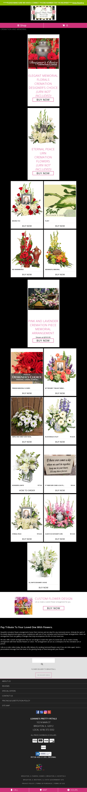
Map (44, 790)
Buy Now (43, 99)
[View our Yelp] (49, 713)
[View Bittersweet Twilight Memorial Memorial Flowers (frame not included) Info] (60, 368)
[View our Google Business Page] (41, 713)
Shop (23, 25)
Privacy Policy (28, 783)
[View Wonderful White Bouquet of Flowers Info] (27, 465)
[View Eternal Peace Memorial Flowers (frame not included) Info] (27, 513)
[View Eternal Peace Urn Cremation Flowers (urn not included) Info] (43, 127)
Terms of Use (59, 783)
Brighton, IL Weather (32, 780)
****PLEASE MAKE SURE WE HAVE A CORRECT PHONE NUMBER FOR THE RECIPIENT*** (43, 3)
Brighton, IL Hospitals (56, 776)
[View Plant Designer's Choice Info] (60, 200)
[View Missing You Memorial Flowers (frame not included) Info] (27, 200)
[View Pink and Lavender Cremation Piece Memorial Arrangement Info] (43, 299)
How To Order (27, 490)
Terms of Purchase (44, 783)
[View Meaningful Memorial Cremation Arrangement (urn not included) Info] (60, 249)
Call (15, 790)
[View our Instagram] (45, 713)
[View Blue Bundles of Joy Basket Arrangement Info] (60, 416)
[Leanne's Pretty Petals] (43, 20)
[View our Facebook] (37, 713)
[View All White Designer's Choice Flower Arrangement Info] (43, 562)
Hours (73, 790)
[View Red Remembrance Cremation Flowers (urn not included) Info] (27, 249)
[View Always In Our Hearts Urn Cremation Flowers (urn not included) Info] (60, 513)
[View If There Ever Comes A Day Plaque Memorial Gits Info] (60, 465)
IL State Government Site (53, 780)
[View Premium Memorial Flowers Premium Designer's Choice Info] (27, 368)
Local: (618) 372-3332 (43, 729)
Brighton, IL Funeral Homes (33, 776)
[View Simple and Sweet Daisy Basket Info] (27, 416)
